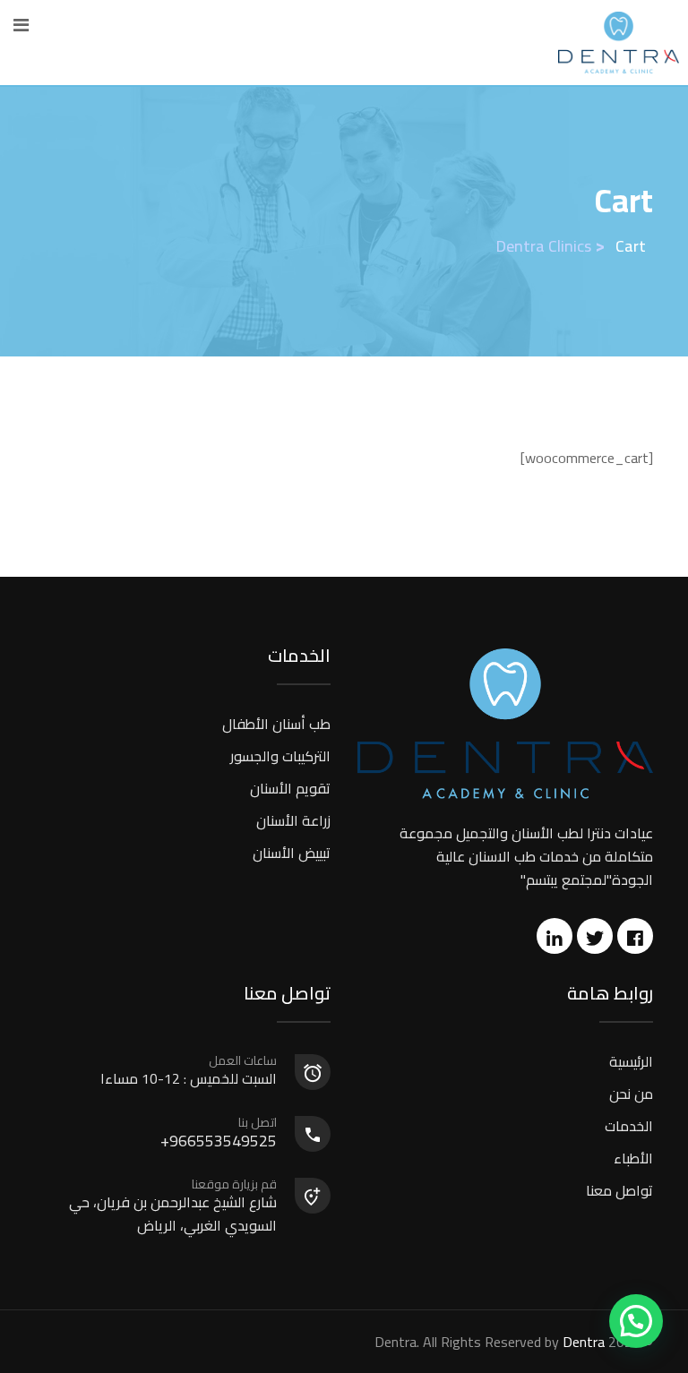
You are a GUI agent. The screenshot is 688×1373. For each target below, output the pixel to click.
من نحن (631, 1093)
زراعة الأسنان (293, 820)
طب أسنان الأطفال (276, 723)
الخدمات (629, 1125)
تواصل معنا (619, 1190)
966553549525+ (218, 1134)
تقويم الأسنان (290, 788)
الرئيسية (631, 1061)
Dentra (584, 1341)
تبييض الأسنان (292, 852)
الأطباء (633, 1158)
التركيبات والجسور (280, 755)
